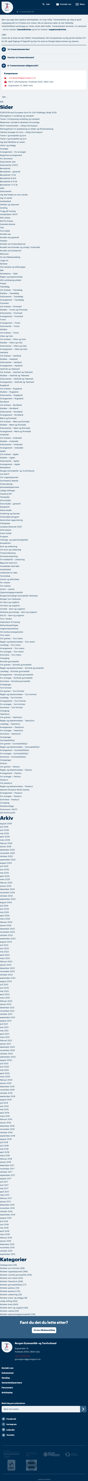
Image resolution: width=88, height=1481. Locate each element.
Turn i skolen (6, 619)
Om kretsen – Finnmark (11, 307)
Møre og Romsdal (8, 418)
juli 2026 (4, 827)
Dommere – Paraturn (9, 800)
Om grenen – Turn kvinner (12, 691)
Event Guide (5, 533)
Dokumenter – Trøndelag (11, 297)
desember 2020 (7, 1047)
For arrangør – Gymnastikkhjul (14, 754)
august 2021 (5, 1021)
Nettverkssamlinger (9, 625)
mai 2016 (4, 1228)
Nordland (4, 402)
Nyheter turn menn (9, 1278)
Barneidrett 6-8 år (8, 178)
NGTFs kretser (6, 221)
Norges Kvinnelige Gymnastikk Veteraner (19, 596)
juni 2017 (4, 1185)
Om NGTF (4, 474)
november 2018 (7, 1129)
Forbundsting (6, 484)
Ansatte (3, 241)
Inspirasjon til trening (10, 622)
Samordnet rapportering (11, 520)
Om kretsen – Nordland (11, 405)
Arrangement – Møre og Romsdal (15, 431)
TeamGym (4, 714)
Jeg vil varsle (6, 198)
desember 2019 (7, 1087)
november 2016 (7, 1208)
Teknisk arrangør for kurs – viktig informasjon (21, 132)
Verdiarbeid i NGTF (9, 214)
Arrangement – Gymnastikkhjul (14, 750)
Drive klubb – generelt (10, 504)
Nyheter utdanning (9, 1295)
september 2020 (8, 1057)
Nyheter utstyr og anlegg (11, 1298)
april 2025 (5, 876)
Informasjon (5, 530)
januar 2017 (5, 1202)
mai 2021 (4, 1031)
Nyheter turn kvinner (9, 1268)
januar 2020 (5, 1083)
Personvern (7, 1388)
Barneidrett (5, 168)
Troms (3, 320)
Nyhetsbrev (5, 468)
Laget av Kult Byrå (44, 1479)
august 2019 (5, 1100)
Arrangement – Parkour (11, 773)
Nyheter (3, 264)
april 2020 (5, 1073)
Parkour (3, 763)
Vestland (4, 352)
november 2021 (7, 1011)
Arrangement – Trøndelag (12, 300)
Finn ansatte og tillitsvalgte (12, 267)
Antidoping (7, 1392)
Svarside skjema (7, 224)
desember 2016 (7, 1205)
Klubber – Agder (7, 458)
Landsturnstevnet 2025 (11, 527)
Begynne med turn (8, 563)
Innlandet (4, 435)
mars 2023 (5, 958)
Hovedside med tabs (9, 566)
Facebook (11, 1419)
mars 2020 (5, 1077)
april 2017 (4, 1192)
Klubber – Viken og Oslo (11, 343)
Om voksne (5, 586)
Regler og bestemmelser (11, 277)
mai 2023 (4, 952)
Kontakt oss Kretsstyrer (10, 251)
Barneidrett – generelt (10, 172)
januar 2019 (5, 1123)
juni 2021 (4, 1027)
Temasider (5, 497)
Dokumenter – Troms (9, 326)
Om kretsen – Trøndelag (11, 290)
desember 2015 (7, 1244)
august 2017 (5, 1179)
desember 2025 (7, 850)
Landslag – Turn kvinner (11, 698)
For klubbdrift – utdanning (12, 560)
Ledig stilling (6, 1301)
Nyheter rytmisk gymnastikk (13, 1275)
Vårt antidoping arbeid (10, 280)
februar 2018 (6, 1159)
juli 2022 (4, 985)
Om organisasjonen (9, 477)
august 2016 (5, 1218)
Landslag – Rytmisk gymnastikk (15, 671)
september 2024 (7, 899)
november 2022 (7, 971)
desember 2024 (7, 889)
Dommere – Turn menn (10, 655)
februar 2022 (6, 1001)
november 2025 (7, 853)
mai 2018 (4, 1149)
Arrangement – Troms (10, 323)
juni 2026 (4, 830)
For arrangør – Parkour (10, 777)
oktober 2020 (6, 1054)
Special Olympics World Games (14, 790)
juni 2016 (4, 1225)
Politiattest (5, 523)
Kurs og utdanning (8, 546)
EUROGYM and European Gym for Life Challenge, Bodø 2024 (28, 113)
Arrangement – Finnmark (11, 316)
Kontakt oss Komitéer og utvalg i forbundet (20, 247)
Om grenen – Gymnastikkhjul (13, 744)
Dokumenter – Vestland (11, 362)
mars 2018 (5, 1156)
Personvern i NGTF (8, 809)
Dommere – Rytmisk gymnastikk (15, 681)
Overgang (4, 658)
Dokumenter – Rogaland (11, 395)
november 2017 (7, 1169)
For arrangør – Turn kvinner (12, 704)
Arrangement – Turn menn (12, 648)
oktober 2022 (6, 975)
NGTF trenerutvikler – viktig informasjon (19, 126)
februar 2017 (6, 1198)
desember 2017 (7, 1165)
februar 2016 (6, 1238)
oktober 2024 (6, 896)
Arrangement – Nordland (11, 415)
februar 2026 (6, 843)
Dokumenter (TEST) (9, 165)
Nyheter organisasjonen (11, 1272)
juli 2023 (4, 945)
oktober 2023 (6, 935)
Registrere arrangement (11, 155)
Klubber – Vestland (8, 359)
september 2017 (7, 1175)
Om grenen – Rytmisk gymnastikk (16, 665)
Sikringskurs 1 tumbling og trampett (17, 116)
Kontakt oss (63, 4)
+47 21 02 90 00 (22, 1356)
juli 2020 (4, 1064)
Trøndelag (4, 287)
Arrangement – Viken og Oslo (13, 349)
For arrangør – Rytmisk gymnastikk (16, 678)
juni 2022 (4, 988)
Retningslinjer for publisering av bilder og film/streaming (26, 129)
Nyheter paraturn (8, 1291)
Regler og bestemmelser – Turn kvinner (18, 694)
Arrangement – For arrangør (13, 152)
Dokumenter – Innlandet (11, 444)
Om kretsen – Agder (9, 454)
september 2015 (7, 1254)
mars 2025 (5, 879)
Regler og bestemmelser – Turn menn (17, 642)
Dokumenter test (8, 162)
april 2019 (4, 1113)
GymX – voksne (7, 589)
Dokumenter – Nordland (11, 412)
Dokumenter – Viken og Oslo (13, 346)
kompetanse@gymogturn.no (20, 78)
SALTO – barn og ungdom (12, 615)
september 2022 (7, 978)
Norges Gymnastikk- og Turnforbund (17, 471)
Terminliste (5, 576)
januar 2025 (5, 886)
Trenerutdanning (8, 553)
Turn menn (5, 635)
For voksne (5, 583)
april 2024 (5, 916)
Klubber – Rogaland (9, 392)
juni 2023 (4, 948)
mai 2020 (4, 1070)
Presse (3, 284)
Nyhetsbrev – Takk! (9, 274)
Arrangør (4, 149)
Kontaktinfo (5, 543)
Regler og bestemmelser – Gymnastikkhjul (19, 747)
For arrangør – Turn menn (12, 652)
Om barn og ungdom (10, 606)
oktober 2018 (6, 1133)
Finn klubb (5, 231)
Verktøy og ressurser (9, 205)
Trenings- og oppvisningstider (14, 540)
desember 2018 (7, 1126)
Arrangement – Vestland (11, 366)
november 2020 (7, 1050)
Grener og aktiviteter (9, 579)
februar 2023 (6, 962)
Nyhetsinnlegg (7, 806)
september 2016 (7, 1215)
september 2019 (7, 1096)
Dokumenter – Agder (9, 461)
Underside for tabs (8, 573)
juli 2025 (4, 866)
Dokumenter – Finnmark (11, 313)
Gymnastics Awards (9, 481)
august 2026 (6, 824)
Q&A (2, 188)
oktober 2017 (6, 1172)
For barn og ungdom (9, 602)
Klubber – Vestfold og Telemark (14, 376)
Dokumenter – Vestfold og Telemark (16, 379)
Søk (46, 4)
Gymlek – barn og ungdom (12, 609)
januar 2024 (5, 925)
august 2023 (6, 942)
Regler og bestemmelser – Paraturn (16, 786)
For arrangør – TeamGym (11, 731)
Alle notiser (5, 218)
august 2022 (6, 981)
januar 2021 (5, 1044)
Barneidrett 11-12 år (9, 185)
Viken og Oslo (6, 336)
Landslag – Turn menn (10, 645)
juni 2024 (4, 909)
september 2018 (7, 1136)
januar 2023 (5, 965)
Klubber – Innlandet (9, 441)
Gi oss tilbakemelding (10, 257)
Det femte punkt (7, 813)
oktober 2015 (6, 1251)
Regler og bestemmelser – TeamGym (17, 721)
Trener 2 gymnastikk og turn (13, 139)
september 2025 (7, 860)
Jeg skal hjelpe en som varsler (14, 195)
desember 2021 (7, 1008)
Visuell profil (6, 494)
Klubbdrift (5, 507)
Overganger (5, 685)
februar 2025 (6, 883)
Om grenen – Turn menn (11, 638)
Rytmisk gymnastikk (9, 662)
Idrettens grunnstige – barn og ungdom (18, 612)
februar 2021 (6, 1040)
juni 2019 (4, 1106)
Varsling (4, 208)
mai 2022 (4, 991)
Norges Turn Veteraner (10, 599)
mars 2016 (5, 1234)
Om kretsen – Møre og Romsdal (14, 422)
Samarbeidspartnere (9, 487)
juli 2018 (4, 1142)
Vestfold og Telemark (10, 369)
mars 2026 (5, 840)
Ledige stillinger (7, 491)
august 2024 (6, 902)
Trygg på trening (8, 211)
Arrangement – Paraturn (11, 793)
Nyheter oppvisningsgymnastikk (15, 1314)
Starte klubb (5, 510)
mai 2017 (4, 1188)
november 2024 (7, 893)
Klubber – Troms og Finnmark (13, 310)
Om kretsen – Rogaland (11, 389)
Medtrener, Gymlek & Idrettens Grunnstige (19, 122)
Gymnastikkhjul (7, 740)
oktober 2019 (6, 1093)
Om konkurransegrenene (11, 632)
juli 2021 (4, 1024)
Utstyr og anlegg (8, 145)
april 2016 (4, 1231)
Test (2, 228)
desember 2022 (7, 968)
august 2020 (6, 1060)
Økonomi (4, 254)
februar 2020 (6, 1080)
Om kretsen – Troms (9, 333)
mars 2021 (5, 1037)
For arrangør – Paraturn (11, 796)
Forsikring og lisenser (10, 514)
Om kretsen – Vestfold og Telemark (16, 372)
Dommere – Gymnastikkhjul (13, 757)
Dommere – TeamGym (10, 734)
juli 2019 (4, 1103)
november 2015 (7, 1248)
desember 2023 (7, 929)
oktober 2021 (6, 1014)
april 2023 (5, 955)
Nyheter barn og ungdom (12, 1308)
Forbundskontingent (9, 517)
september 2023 (7, 939)
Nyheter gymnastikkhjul (11, 1285)
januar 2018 (5, 1162)
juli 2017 (4, 1182)
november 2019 (7, 1090)
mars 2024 (5, 919)
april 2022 (5, 994)
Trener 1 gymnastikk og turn (13, 136)
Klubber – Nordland (9, 408)
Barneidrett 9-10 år (8, 182)
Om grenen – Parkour (10, 767)
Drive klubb (5, 500)
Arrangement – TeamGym (12, 727)
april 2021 (4, 1034)
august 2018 (5, 1139)
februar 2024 (6, 922)
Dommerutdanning (9, 556)
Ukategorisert (6, 1265)
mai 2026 (4, 833)
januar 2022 (5, 1004)
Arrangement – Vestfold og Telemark (17, 382)
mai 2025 (4, 873)
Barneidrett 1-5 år (8, 175)
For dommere (6, 159)
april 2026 (5, 837)
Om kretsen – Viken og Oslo (13, 339)
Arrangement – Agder (10, 464)
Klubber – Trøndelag (9, 293)
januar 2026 (5, 847)
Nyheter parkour (7, 1288)
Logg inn (4, 260)
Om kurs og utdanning (10, 550)
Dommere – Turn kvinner (11, 707)
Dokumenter (5, 191)
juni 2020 (4, 1067)
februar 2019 (6, 1119)
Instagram (11, 1424)
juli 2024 (4, 906)
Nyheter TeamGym (8, 1281)
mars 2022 (5, 998)
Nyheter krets (6, 1304)
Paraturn (4, 780)
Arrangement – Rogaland (11, 399)
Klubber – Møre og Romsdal (13, 425)
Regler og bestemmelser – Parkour (16, 770)
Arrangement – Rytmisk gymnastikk (16, 675)
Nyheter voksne (7, 1311)
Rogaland (4, 385)
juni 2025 (4, 870)
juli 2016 (4, 1221)
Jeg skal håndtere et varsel (12, 142)
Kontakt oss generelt (9, 237)
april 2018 (4, 1152)
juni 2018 (4, 1146)
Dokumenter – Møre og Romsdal (15, 428)
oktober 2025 (6, 856)
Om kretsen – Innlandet (11, 438)
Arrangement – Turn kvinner (13, 701)
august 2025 (6, 863)
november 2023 (7, 932)
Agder (3, 451)
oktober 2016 (6, 1211)
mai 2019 (4, 1109)
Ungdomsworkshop (9, 629)
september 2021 (7, 1017)
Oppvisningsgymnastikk (11, 592)
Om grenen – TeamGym (11, 717)
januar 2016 (5, 1241)
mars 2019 (5, 1116)
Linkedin (10, 1430)
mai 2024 (4, 912)
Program (4, 537)
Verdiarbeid (5, 201)
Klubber (3, 329)
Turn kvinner (6, 688)
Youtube (10, 1435)
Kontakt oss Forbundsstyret (12, 244)
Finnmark (4, 303)
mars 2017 (5, 1195)
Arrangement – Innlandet (11, 448)
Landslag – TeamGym (10, 724)
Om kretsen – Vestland (10, 356)
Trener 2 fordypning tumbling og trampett (20, 119)
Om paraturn (6, 783)
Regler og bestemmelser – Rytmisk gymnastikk (22, 668)
